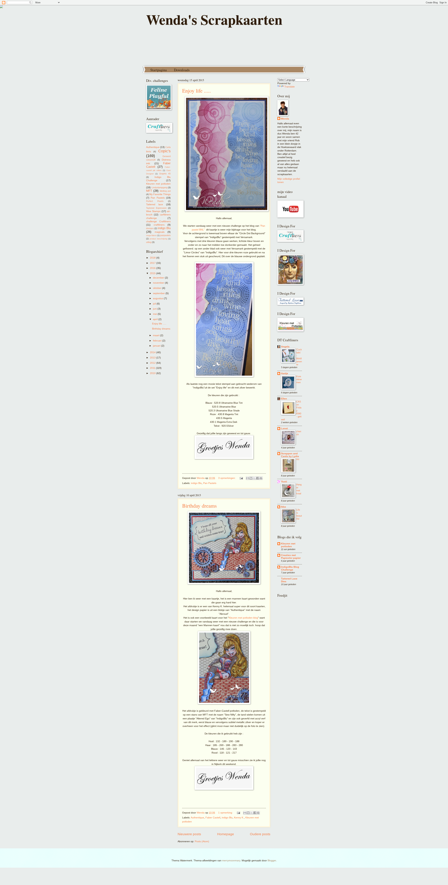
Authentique (197, 817)
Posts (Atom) (202, 841)
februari (157, 340)
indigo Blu (196, 483)
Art (297, 459)
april (155, 319)
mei (155, 314)
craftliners (159, 224)
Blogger (272, 860)
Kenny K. (239, 817)
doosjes (150, 228)
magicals (159, 232)
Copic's (164, 151)
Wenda (285, 118)
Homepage (225, 834)
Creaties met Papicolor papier (291, 556)
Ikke (283, 507)
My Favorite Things (160, 194)
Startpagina (158, 69)
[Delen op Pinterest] (261, 478)
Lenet (284, 428)
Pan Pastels (209, 483)
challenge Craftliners (158, 221)
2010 (153, 373)
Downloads (182, 69)
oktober (157, 288)
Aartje (284, 373)
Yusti (284, 481)
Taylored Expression (156, 208)
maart (156, 335)
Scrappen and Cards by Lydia (290, 455)
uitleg (148, 242)
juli (155, 303)
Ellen (284, 398)
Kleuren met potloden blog (243, 617)
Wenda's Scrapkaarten (214, 19)
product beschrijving (158, 239)
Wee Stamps (153, 211)
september (159, 293)
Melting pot (165, 191)
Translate (289, 86)
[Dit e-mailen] (247, 478)
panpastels (165, 235)
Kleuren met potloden (158, 183)
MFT (149, 190)
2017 (153, 263)
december (159, 277)
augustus (158, 298)
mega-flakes (151, 235)
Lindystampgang (159, 187)
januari (157, 345)
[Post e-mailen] (241, 478)
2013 (153, 357)
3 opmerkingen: (227, 478)
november (159, 283)
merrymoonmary (231, 860)
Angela (285, 346)
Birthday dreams (199, 505)
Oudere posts (260, 834)
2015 (153, 273)
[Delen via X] (254, 478)
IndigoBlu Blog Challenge (290, 568)
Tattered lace (154, 204)
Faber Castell (212, 817)
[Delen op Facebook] (257, 478)
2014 (153, 352)
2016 (153, 268)
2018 (153, 257)
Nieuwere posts (189, 834)
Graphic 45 (165, 173)
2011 (153, 368)
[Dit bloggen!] (251, 478)
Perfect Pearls (154, 201)
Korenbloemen (299, 379)
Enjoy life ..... (196, 90)
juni (155, 308)
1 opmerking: (225, 812)
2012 (153, 363)
